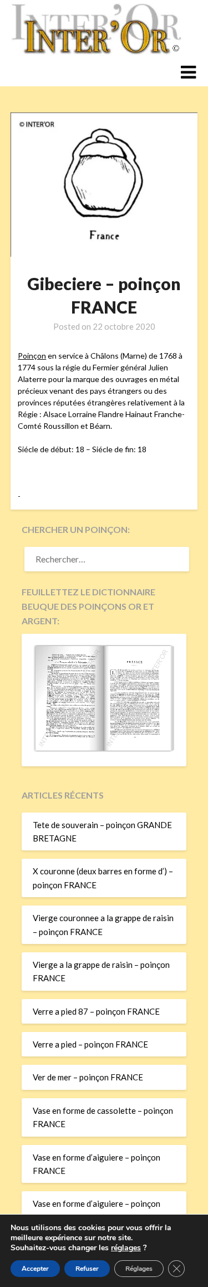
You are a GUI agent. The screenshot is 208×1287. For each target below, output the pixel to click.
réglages (126, 1248)
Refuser (87, 1268)
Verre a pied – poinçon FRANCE (90, 1044)
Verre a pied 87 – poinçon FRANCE (96, 1011)
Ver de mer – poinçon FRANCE (88, 1077)
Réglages (139, 1268)
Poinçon (32, 355)
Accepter (35, 1268)
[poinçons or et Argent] (104, 748)
